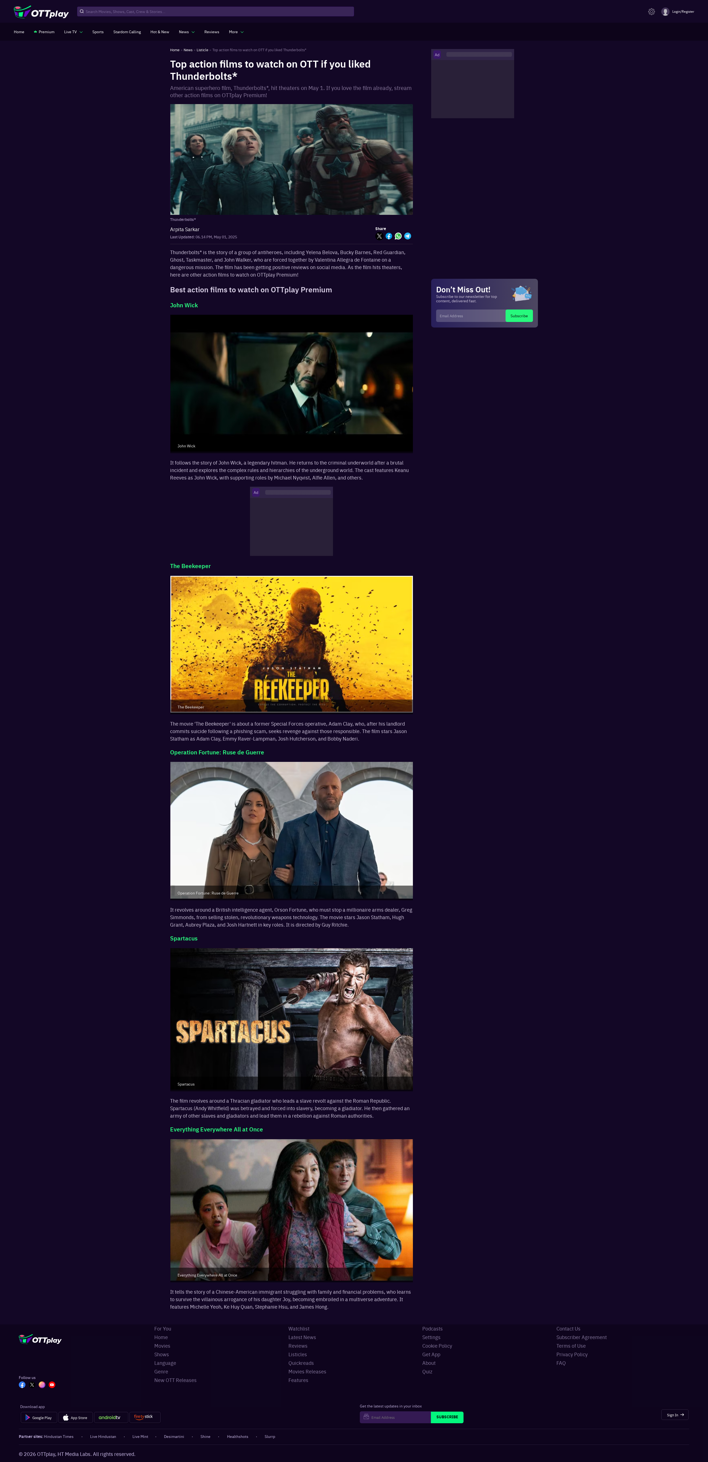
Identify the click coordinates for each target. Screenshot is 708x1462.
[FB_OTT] (22, 1385)
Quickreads (301, 1362)
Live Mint (140, 1436)
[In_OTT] (42, 1385)
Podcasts (432, 1328)
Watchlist (298, 1328)
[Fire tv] (145, 1417)
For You (162, 1328)
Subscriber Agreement (581, 1337)
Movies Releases (307, 1371)
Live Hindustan (103, 1436)
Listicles (297, 1354)
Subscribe (519, 315)
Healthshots (237, 1436)
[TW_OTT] (32, 1385)
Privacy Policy (572, 1354)
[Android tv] (111, 1417)
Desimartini (174, 1436)
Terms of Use (571, 1345)
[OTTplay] (41, 11)
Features (298, 1379)
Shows (161, 1354)
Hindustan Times (59, 1436)
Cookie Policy (437, 1345)
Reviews (298, 1345)
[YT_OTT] (52, 1385)
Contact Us (568, 1328)
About (429, 1362)
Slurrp (270, 1436)
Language (165, 1362)
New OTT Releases (175, 1379)
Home (161, 1337)
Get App (431, 1354)
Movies (162, 1345)
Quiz (427, 1371)
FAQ (561, 1362)
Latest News (302, 1337)
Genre (161, 1371)
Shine (205, 1436)
